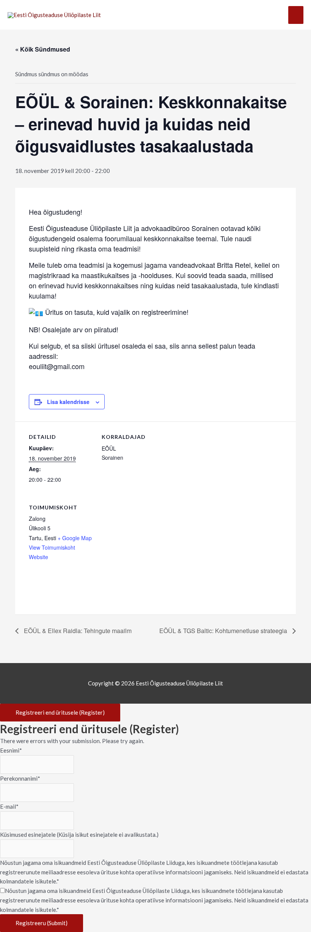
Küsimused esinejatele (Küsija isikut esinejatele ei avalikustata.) (79, 834)
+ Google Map (75, 538)
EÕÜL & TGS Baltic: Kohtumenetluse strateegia (224, 630)
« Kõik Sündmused (42, 49)
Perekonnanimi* (20, 778)
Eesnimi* (11, 750)
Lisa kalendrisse (68, 401)
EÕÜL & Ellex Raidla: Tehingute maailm (77, 630)
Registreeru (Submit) (42, 922)
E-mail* (9, 806)
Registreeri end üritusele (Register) (60, 712)
